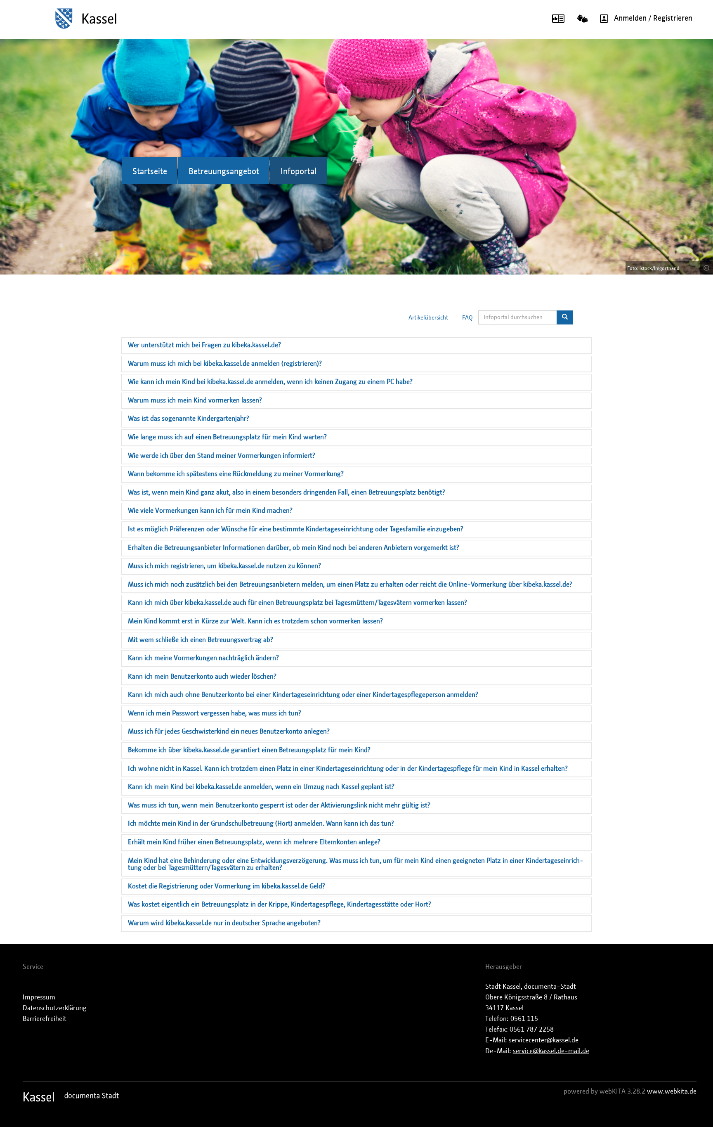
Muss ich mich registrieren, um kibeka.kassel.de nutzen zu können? (224, 566)
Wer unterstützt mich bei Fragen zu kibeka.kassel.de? (204, 345)
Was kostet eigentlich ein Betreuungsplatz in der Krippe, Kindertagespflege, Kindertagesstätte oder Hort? (279, 904)
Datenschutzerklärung (55, 1008)
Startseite (149, 172)
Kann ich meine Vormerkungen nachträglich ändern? (203, 658)
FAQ (467, 318)
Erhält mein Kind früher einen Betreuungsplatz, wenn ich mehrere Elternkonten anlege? (254, 842)
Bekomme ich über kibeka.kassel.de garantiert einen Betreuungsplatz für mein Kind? (249, 750)
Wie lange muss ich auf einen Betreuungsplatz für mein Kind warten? (227, 437)
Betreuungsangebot (224, 172)
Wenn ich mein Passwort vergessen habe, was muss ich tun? (214, 713)
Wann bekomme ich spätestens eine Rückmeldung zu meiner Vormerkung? (236, 474)
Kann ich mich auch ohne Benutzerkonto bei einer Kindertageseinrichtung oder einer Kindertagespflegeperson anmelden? (303, 694)
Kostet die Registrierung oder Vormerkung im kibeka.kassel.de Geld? (226, 886)
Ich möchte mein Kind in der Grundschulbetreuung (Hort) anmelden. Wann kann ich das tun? (261, 823)
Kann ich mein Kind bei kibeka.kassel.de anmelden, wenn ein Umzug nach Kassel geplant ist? (261, 787)
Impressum (39, 997)
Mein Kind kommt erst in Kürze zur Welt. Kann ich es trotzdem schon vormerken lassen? (255, 621)
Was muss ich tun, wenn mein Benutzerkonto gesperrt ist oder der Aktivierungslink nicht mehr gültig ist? (279, 805)
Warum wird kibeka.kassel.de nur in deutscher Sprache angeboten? (224, 923)
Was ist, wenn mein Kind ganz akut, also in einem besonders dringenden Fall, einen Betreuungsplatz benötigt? (286, 492)
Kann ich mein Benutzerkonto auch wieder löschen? (202, 676)
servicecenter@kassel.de (543, 1040)
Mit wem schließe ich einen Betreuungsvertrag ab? (200, 640)
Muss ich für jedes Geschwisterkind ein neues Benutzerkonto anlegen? (229, 731)
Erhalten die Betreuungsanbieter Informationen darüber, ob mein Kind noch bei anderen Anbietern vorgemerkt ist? (293, 548)
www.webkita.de (671, 1091)
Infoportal (298, 172)
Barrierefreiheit (44, 1019)
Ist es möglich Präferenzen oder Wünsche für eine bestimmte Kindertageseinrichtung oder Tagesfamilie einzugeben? (295, 529)
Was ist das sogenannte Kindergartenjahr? (188, 418)
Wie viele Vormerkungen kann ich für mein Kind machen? (210, 510)
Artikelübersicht (428, 318)
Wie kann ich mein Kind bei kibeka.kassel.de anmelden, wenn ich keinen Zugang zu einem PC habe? (270, 382)
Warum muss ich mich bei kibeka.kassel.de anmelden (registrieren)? (225, 363)
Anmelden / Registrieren (653, 18)
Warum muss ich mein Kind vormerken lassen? (195, 400)
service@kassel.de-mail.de (551, 1051)
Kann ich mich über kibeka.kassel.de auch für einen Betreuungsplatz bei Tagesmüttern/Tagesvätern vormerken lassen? (297, 602)
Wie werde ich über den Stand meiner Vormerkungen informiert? (221, 455)
